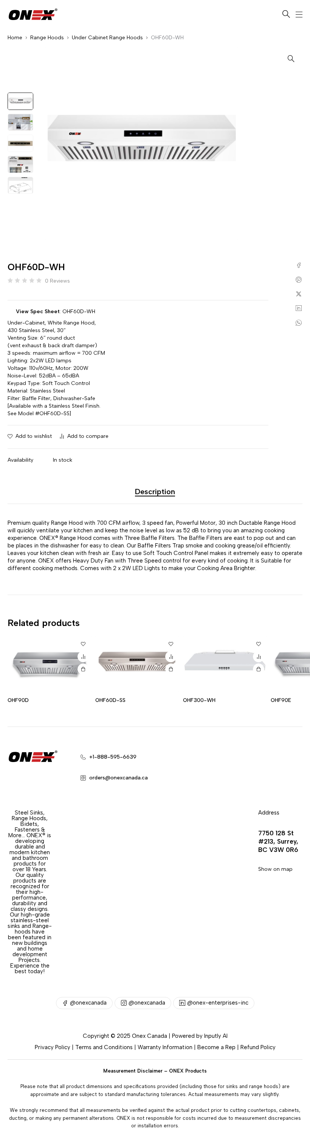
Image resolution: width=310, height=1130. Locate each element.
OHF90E (281, 700)
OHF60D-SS (110, 700)
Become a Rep (216, 1047)
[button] (291, 58)
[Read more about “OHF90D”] (83, 669)
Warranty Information (165, 1047)
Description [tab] (155, 491)
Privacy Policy (52, 1047)
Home (15, 37)
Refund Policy (258, 1047)
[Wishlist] (83, 644)
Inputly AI (216, 1036)
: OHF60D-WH (55, 311)
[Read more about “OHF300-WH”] (258, 669)
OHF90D (18, 700)
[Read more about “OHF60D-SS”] (171, 669)
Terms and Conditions (104, 1047)
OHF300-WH (199, 700)
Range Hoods (47, 37)
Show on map (275, 869)
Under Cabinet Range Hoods (107, 37)
